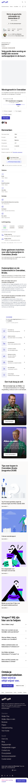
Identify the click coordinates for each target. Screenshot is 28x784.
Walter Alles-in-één (8, 719)
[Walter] (5, 2)
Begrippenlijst (6, 745)
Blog (3, 742)
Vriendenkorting (7, 728)
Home (3, 692)
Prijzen (4, 725)
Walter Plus (5, 716)
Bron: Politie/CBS (10, 242)
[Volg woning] (25, 6)
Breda (11, 6)
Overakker (16, 6)
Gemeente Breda (5, 6)
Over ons (5, 739)
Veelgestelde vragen (9, 747)
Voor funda (5, 731)
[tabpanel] (14, 236)
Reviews (4, 722)
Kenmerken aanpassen (17, 152)
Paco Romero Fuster (19, 35)
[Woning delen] (22, 6)
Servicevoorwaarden (9, 756)
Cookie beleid (6, 759)
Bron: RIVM (4, 242)
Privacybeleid (6, 753)
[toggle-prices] (8, 23)
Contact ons (6, 750)
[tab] (5, 227)
